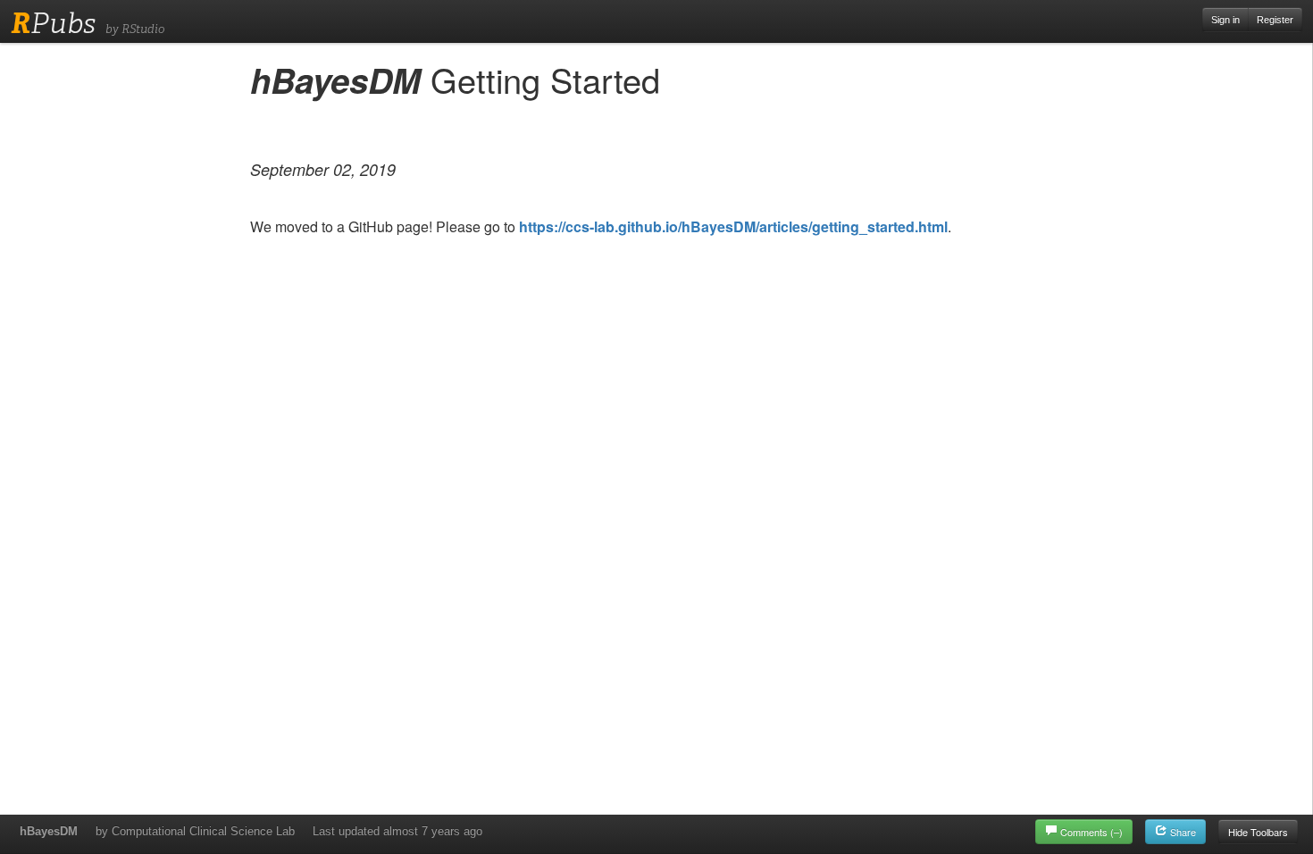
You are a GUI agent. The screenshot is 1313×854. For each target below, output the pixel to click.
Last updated (397, 831)
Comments (1091, 832)
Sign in (1225, 19)
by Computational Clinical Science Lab (195, 831)
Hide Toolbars (1258, 832)
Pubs (53, 23)
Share (1181, 832)
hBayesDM (49, 831)
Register (1275, 19)
